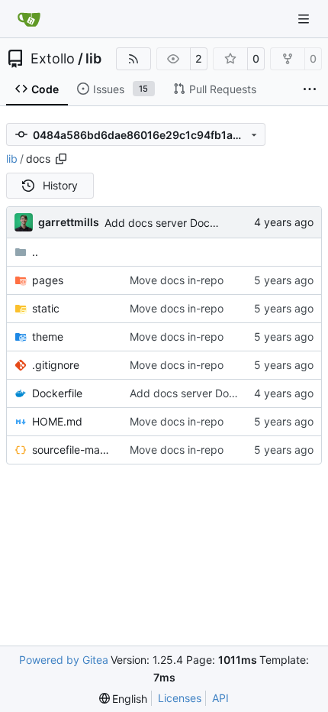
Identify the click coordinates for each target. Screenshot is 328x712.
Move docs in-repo (176, 279)
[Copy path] (61, 159)
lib (93, 58)
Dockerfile (57, 393)
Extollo (53, 58)
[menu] (123, 698)
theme (47, 336)
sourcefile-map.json (73, 449)
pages (47, 279)
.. (35, 251)
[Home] (29, 19)
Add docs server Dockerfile (172, 222)
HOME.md (57, 421)
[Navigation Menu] (305, 18)
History (60, 185)
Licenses (179, 697)
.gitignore (55, 364)
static (45, 308)
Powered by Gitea (63, 659)
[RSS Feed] (133, 58)
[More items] (309, 89)
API (220, 697)
